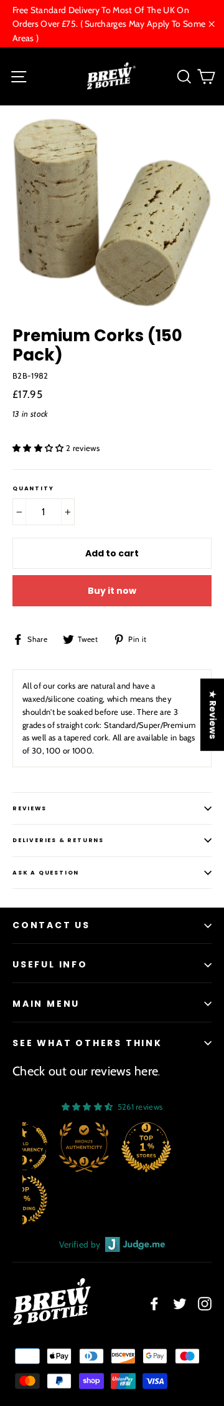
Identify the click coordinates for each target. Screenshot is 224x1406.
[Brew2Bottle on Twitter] (180, 1303)
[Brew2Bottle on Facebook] (154, 1303)
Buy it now (112, 590)
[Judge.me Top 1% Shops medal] (146, 1147)
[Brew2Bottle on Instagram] (205, 1303)
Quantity (33, 488)
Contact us (51, 925)
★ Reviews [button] (213, 715)
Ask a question (45, 872)
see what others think (87, 1043)
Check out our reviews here (85, 1071)
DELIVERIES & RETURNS (58, 840)
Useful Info (50, 964)
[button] (39, 448)
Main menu (46, 1003)
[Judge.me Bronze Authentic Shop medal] (84, 1147)
